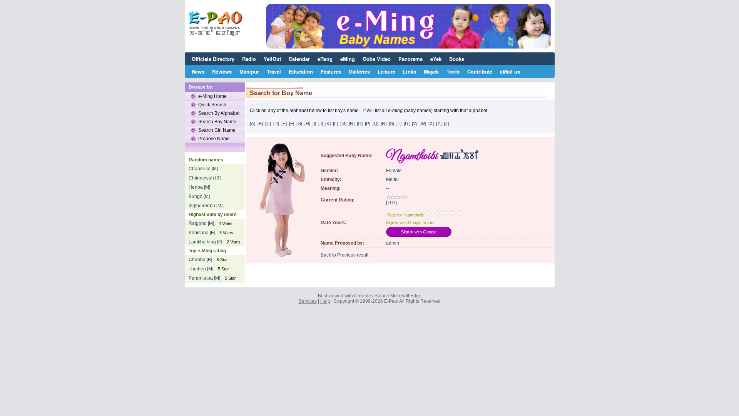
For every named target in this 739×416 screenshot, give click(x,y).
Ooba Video (377, 58)
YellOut (272, 58)
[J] (320, 123)
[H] (307, 123)
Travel (274, 71)
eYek (435, 58)
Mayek (431, 71)
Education (301, 71)
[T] (398, 123)
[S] (391, 123)
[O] (360, 123)
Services (308, 301)
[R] (383, 123)
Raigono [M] (201, 223)
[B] (260, 123)
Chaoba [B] (200, 259)
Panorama (410, 58)
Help (325, 301)
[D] (276, 123)
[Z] (446, 123)
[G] (299, 123)
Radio (249, 58)
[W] (423, 123)
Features (331, 71)
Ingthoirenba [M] (205, 205)
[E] (284, 123)
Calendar (299, 58)
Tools (453, 71)
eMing (347, 58)
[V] (414, 123)
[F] (291, 123)
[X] (431, 123)
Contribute (479, 71)
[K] (328, 123)
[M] (343, 123)
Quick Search (212, 104)
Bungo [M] (199, 196)
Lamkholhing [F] (205, 242)
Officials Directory (213, 58)
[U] (407, 123)
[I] (314, 123)
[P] (367, 123)
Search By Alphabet (218, 113)
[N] (351, 123)
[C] (268, 123)
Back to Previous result (344, 255)
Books (456, 58)
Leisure (386, 71)
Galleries (359, 71)
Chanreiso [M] (203, 168)
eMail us (510, 71)
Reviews (222, 71)
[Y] (438, 123)
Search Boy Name (217, 121)
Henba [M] (199, 187)
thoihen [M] (201, 269)
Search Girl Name (217, 130)
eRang (325, 58)
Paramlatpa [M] (204, 278)
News (198, 71)
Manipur (249, 71)
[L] (335, 123)
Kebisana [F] (202, 232)
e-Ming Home (212, 96)
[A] (252, 123)
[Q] (375, 123)
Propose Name (214, 138)
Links (409, 71)
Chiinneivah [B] (205, 178)
